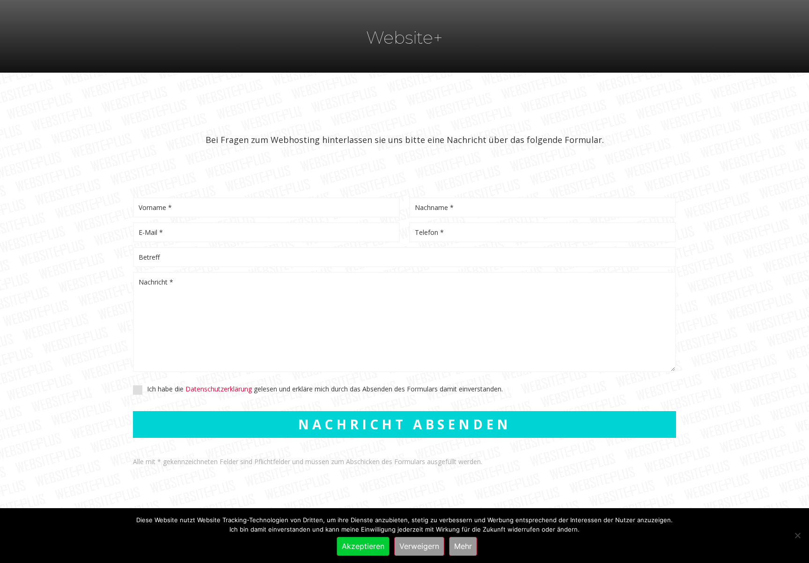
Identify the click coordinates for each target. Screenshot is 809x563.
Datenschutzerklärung (218, 388)
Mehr (463, 546)
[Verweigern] (797, 535)
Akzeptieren (363, 546)
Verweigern (419, 546)
